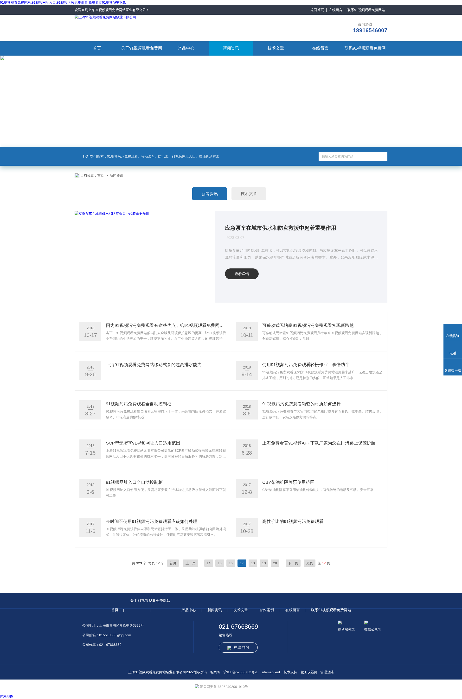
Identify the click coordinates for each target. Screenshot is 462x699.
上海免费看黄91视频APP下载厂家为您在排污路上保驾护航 (318, 443)
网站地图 (6, 696)
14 (209, 563)
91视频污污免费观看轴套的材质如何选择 (301, 403)
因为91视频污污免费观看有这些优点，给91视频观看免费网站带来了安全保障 (166, 325)
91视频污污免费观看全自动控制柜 (138, 403)
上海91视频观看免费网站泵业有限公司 (117, 10)
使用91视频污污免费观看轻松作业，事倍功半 (305, 364)
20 (275, 563)
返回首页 (317, 10)
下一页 (293, 563)
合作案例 (266, 610)
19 (264, 563)
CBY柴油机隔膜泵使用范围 (288, 482)
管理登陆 (327, 672)
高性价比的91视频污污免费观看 (292, 521)
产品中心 (186, 48)
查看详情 (242, 274)
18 (253, 563)
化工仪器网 (309, 672)
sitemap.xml (271, 672)
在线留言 (335, 10)
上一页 (191, 563)
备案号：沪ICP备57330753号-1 (234, 672)
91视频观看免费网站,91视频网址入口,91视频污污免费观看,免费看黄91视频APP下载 (63, 2)
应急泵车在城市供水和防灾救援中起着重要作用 (280, 228)
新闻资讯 (231, 48)
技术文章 (276, 48)
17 (242, 563)
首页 (97, 48)
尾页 (309, 563)
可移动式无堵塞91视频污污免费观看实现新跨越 (308, 325)
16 (231, 563)
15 (220, 563)
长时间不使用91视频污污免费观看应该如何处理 (151, 521)
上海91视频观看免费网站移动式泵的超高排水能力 (154, 364)
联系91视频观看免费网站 (366, 10)
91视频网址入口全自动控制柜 (134, 482)
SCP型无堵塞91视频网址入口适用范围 (143, 443)
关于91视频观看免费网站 (150, 600)
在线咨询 (241, 647)
